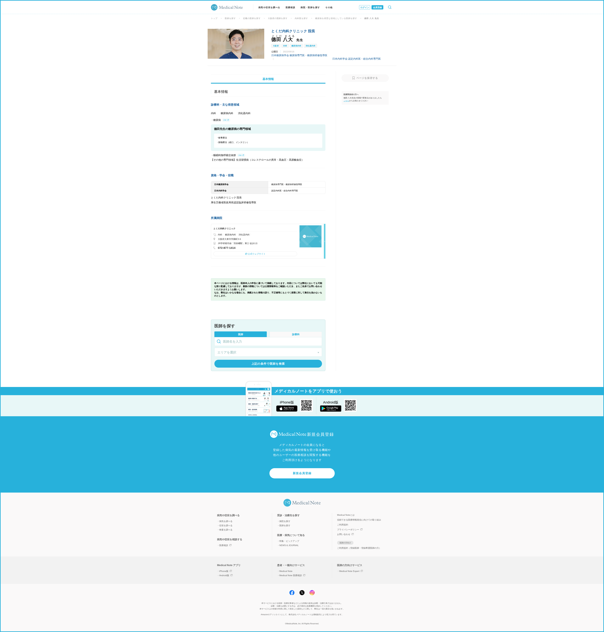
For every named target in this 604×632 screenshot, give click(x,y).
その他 (329, 7)
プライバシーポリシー (348, 529)
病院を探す (284, 521)
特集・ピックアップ (289, 541)
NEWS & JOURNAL (289, 545)
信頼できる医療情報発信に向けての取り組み (359, 520)
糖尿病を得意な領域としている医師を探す (336, 18)
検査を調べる (225, 529)
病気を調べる (225, 521)
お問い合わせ (343, 534)
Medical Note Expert (349, 571)
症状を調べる (225, 525)
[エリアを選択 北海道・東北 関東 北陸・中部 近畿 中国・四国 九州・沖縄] (268, 352)
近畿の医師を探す (252, 18)
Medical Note (285, 571)
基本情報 (268, 79)
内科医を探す (301, 18)
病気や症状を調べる (269, 7)
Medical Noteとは (346, 515)
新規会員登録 (302, 473)
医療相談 (290, 7)
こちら (346, 101)
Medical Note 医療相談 (290, 575)
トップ (214, 18)
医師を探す (230, 18)
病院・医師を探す (310, 7)
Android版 (224, 575)
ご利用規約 (342, 524)
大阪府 (276, 46)
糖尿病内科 (296, 46)
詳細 (224, 120)
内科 (285, 46)
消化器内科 (310, 46)
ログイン (364, 7)
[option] (236, 43)
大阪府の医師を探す (278, 18)
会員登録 (377, 7)
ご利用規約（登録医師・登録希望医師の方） (359, 548)
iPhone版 (223, 571)
